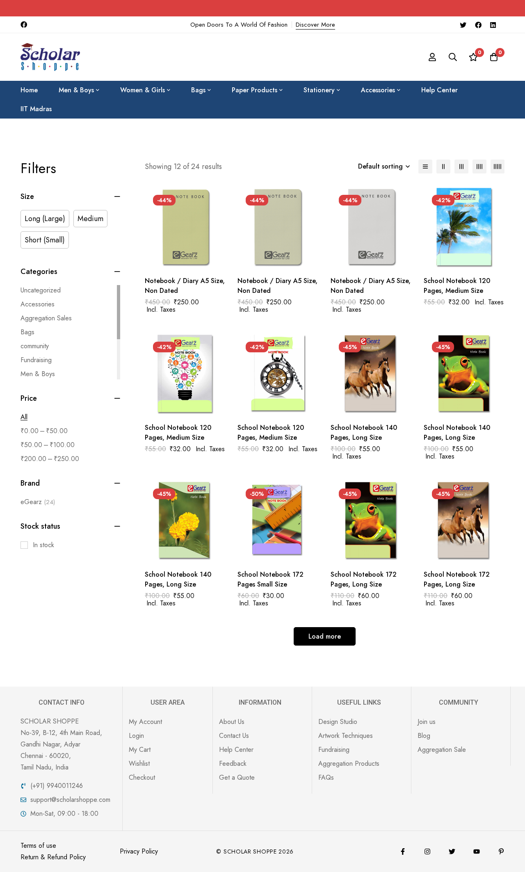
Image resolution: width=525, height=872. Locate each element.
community (35, 346)
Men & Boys (38, 374)
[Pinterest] (501, 851)
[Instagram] (427, 851)
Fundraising (36, 360)
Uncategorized (41, 290)
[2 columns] (443, 166)
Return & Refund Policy (53, 857)
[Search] (453, 57)
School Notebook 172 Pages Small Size (270, 579)
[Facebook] (478, 24)
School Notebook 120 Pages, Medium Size (457, 285)
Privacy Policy (139, 851)
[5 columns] (497, 166)
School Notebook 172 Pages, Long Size (364, 579)
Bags (27, 332)
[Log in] (432, 57)
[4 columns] (479, 166)
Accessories (38, 304)
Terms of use (38, 845)
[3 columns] (461, 166)
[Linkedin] (493, 24)
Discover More (315, 24)
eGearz (38, 502)
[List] (425, 166)
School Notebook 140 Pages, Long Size (364, 432)
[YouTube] (476, 851)
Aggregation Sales (46, 318)
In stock (43, 545)
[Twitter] (463, 24)
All (24, 417)
